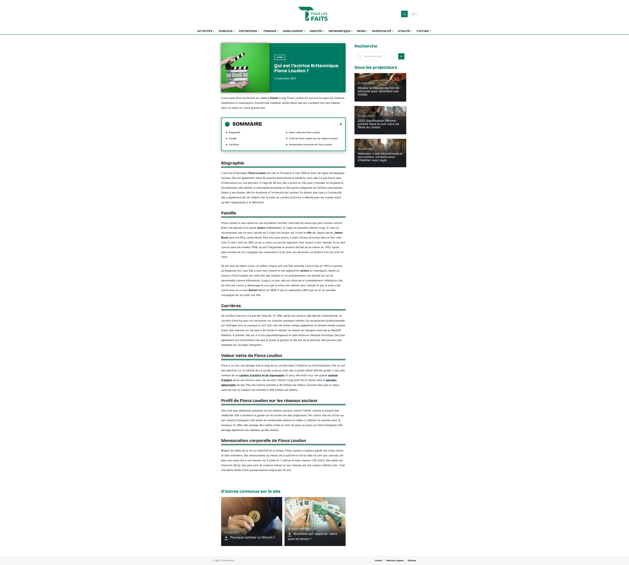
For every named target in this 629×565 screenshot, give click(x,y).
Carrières (234, 144)
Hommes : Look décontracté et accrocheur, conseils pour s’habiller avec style (380, 157)
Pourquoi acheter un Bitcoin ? (252, 537)
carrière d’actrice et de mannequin (261, 375)
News (280, 57)
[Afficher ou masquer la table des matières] (302, 124)
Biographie (234, 132)
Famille (232, 138)
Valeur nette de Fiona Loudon (304, 132)
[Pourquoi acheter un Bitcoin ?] (251, 521)
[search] (404, 14)
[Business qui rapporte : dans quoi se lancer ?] (315, 521)
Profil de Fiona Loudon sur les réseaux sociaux (313, 138)
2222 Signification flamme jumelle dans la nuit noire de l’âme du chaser (378, 124)
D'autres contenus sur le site (250, 491)
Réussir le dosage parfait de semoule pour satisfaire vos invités (378, 91)
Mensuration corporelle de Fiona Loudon (310, 144)
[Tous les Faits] (314, 14)
